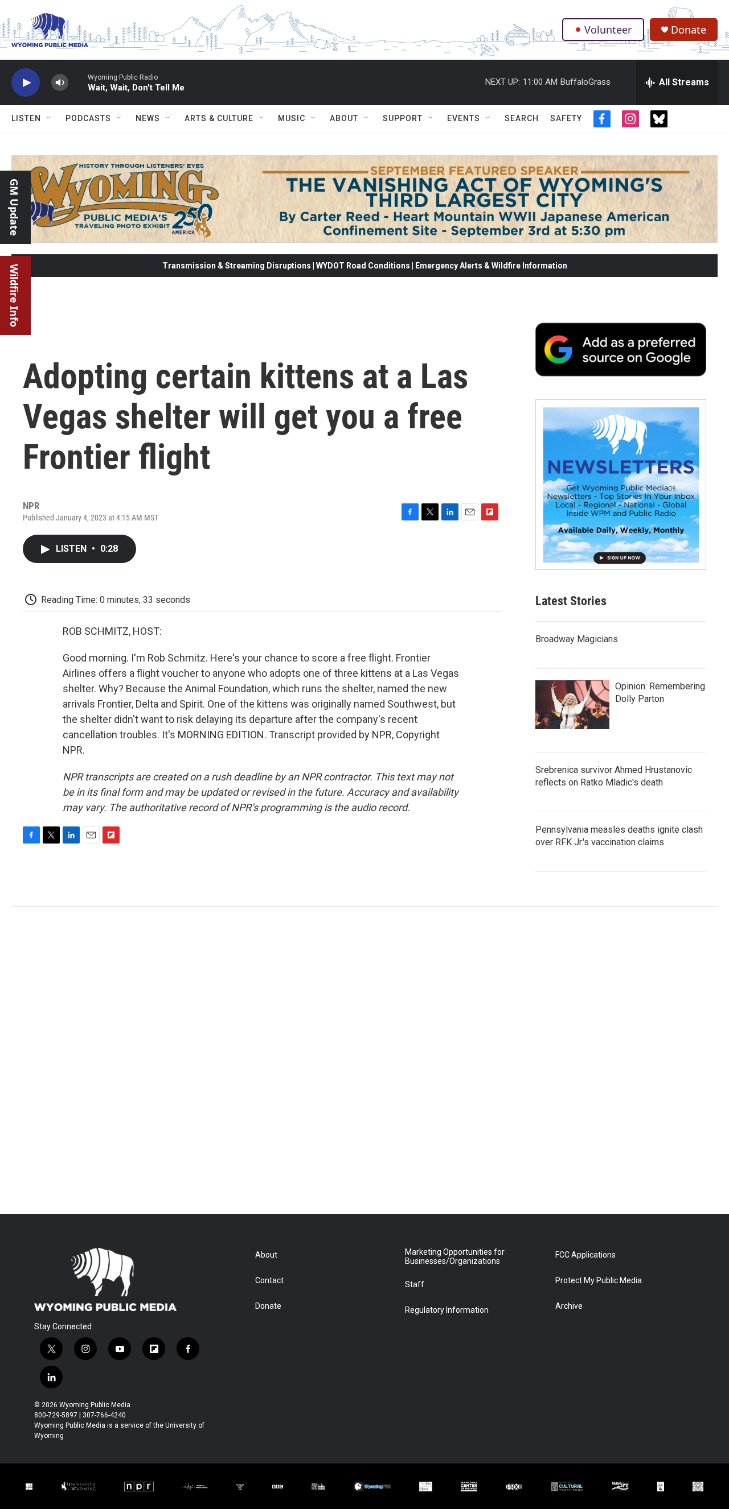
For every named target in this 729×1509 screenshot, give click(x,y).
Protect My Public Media (598, 1280)
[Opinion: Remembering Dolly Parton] (572, 704)
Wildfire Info (14, 295)
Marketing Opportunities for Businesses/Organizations (455, 1257)
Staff (414, 1284)
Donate (688, 30)
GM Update (14, 207)
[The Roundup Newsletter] (621, 484)
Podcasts (88, 118)
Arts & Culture (219, 118)
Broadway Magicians (576, 639)
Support (403, 118)
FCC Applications (585, 1255)
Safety (566, 118)
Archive (569, 1306)
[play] (26, 82)
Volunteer (608, 29)
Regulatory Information (447, 1310)
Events (463, 118)
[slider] (78, 82)
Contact (269, 1280)
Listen (26, 118)
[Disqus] (364, 1060)
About (344, 118)
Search (522, 118)
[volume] (59, 83)
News (148, 118)
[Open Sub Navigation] (49, 118)
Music (291, 118)
